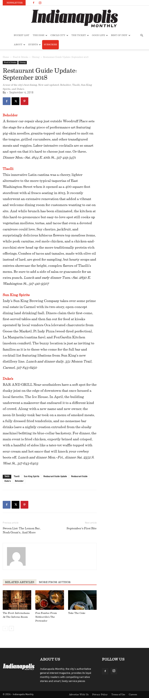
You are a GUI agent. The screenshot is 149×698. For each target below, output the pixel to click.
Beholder (10, 115)
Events (33, 45)
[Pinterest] (24, 101)
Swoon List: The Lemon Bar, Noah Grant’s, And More (22, 530)
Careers (133, 694)
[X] (15, 101)
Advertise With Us (78, 694)
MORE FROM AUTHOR (55, 582)
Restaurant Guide (79, 477)
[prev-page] (5, 628)
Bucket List (21, 35)
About (18, 45)
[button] (141, 35)
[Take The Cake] (82, 600)
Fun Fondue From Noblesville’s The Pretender (46, 617)
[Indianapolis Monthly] (74, 18)
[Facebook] (33, 2)
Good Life (98, 35)
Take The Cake (76, 613)
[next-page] (11, 628)
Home (6, 57)
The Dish (38, 35)
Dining (35, 57)
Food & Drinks (20, 57)
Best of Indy (119, 35)
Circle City (57, 35)
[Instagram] (40, 2)
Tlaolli (8, 168)
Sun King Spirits (16, 295)
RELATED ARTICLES (19, 582)
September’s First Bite (82, 528)
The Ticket (78, 35)
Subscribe (50, 45)
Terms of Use (118, 694)
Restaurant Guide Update (55, 477)
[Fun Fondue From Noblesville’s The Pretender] (49, 600)
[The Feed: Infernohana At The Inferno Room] (17, 600)
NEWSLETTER (15, 3)
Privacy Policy (100, 694)
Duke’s (8, 378)
